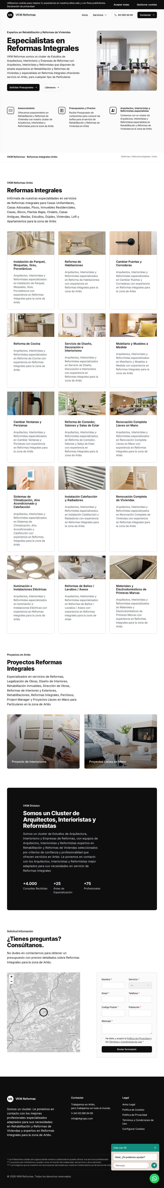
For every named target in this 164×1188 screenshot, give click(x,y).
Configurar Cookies (133, 1128)
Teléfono (134, 993)
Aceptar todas (121, 4)
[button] (43, 1012)
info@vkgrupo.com (82, 1118)
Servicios (98, 15)
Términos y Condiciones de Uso (125, 1041)
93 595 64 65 (125, 15)
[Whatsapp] (154, 1178)
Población (135, 1007)
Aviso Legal (128, 1104)
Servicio (134, 979)
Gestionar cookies (147, 4)
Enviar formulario (126, 1049)
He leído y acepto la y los (129, 1040)
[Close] (155, 1148)
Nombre (107, 979)
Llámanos (50, 87)
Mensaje (107, 1021)
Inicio (85, 15)
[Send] (154, 1165)
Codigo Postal (110, 1007)
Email (105, 993)
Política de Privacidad (138, 1038)
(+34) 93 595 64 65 (82, 1113)
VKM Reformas (25, 14)
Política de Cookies (133, 1109)
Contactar (145, 15)
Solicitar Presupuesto (21, 87)
